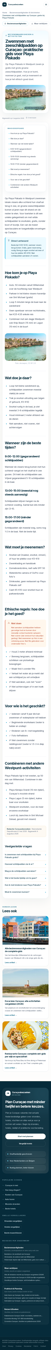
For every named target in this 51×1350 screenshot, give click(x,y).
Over (4, 1346)
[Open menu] (46, 4)
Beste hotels (10, 1209)
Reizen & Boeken (11, 1309)
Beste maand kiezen (13, 1233)
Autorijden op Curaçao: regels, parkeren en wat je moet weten (24, 1301)
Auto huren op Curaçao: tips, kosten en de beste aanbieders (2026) (21, 1295)
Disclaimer (27, 1346)
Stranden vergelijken (13, 1221)
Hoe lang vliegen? (12, 1190)
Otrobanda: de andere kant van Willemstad (19, 1257)
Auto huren (9, 1199)
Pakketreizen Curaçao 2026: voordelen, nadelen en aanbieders (22, 1316)
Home (4, 13)
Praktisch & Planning (13, 1289)
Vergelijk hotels (25, 1144)
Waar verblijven (11, 1268)
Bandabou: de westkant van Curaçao (17, 1254)
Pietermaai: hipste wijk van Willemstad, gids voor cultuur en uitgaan (25, 1260)
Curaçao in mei (11, 1185)
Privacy (10, 1346)
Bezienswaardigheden (13, 1248)
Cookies (19, 1346)
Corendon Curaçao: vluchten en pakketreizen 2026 (22, 1321)
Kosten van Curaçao (13, 1195)
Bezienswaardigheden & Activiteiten (25, 13)
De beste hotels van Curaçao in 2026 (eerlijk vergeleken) (24, 1277)
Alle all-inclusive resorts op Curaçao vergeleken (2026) (24, 1275)
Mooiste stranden (12, 1204)
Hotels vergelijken (12, 1227)
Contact (43, 1346)
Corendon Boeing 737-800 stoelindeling (18, 1318)
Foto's (36, 1346)
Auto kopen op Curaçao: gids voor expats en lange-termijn (25, 1298)
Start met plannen (25, 1136)
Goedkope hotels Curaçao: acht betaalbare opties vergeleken (22, 1280)
